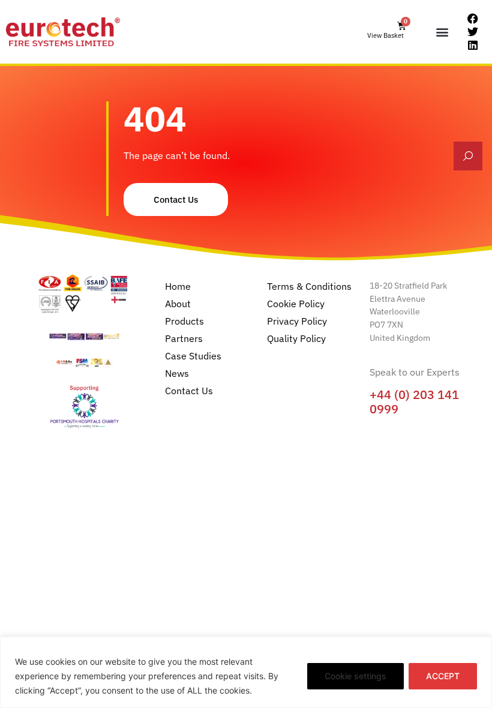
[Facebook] (472, 19)
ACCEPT (443, 676)
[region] (246, 672)
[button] (442, 32)
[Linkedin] (472, 45)
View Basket (385, 35)
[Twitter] (472, 31)
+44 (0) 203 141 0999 (414, 401)
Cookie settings (355, 676)
